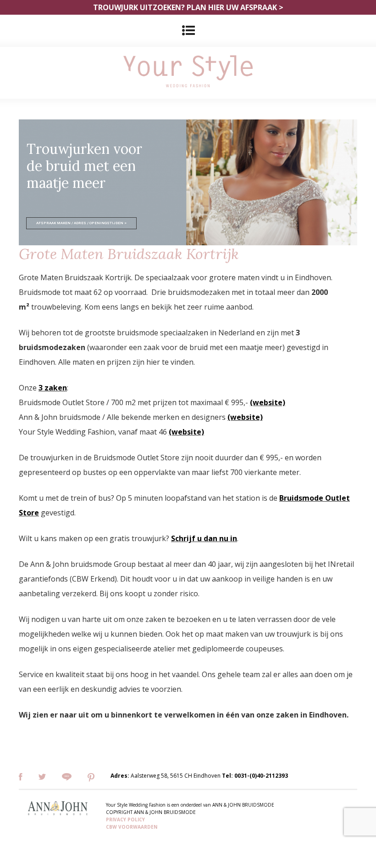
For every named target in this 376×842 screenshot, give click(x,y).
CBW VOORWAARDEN (131, 827)
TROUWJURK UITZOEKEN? (188, 7)
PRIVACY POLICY (125, 819)
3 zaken (53, 388)
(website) (267, 402)
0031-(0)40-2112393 (261, 776)
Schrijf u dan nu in (204, 538)
